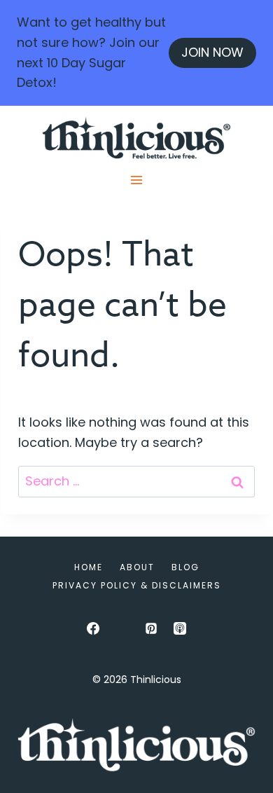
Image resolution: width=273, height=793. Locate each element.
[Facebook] (93, 628)
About (137, 567)
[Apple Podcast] (179, 628)
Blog (186, 567)
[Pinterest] (151, 628)
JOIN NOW (212, 52)
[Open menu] (137, 180)
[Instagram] (121, 628)
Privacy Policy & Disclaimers (136, 585)
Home (88, 567)
